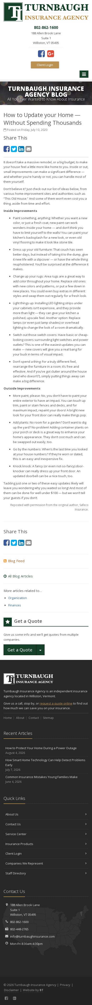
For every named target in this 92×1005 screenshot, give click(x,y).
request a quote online (56, 703)
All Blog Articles (20, 576)
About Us (11, 814)
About (20, 718)
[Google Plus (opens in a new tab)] (50, 53)
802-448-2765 (19, 929)
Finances (14, 605)
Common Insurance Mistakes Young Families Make (41, 779)
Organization (17, 598)
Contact (34, 718)
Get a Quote (20, 650)
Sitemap (48, 718)
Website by (33, 990)
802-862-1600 (19, 922)
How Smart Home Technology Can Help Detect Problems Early (45, 765)
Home (8, 718)
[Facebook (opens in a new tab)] (41, 53)
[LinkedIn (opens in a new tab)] (21, 149)
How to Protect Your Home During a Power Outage (41, 750)
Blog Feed (16, 560)
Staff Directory (15, 873)
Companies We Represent (24, 863)
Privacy (65, 985)
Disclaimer (11, 990)
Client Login (45, 65)
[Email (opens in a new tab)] (28, 149)
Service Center (15, 834)
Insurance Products (19, 844)
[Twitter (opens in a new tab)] (14, 149)
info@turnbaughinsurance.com (32, 936)
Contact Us (13, 824)
